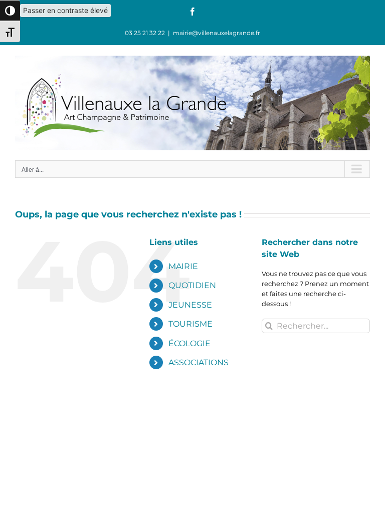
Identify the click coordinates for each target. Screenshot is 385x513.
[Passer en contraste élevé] (10, 10)
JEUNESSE (190, 305)
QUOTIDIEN (192, 285)
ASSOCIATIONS (198, 362)
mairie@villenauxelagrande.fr (216, 33)
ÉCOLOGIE (189, 343)
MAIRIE (183, 266)
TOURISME (190, 324)
